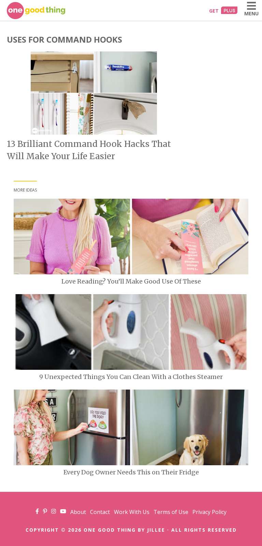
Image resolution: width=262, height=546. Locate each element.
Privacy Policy (209, 512)
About (78, 512)
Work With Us (131, 512)
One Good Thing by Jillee (124, 530)
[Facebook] (37, 512)
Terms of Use (171, 512)
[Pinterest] (45, 512)
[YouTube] (63, 512)
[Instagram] (53, 512)
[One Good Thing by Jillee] (36, 10)
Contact (100, 512)
